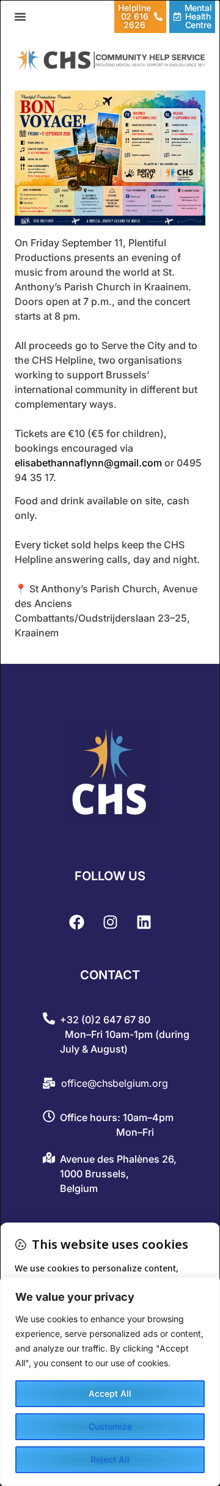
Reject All (110, 1459)
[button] (20, 16)
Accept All (110, 1393)
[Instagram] (110, 922)
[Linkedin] (143, 922)
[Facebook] (76, 922)
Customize (110, 1426)
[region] (110, 1381)
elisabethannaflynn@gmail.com (88, 463)
